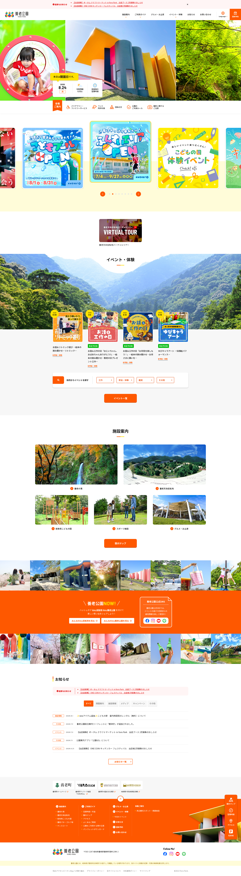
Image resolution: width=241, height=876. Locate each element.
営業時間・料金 (89, 811)
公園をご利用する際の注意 (93, 825)
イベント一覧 (120, 398)
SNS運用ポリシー (130, 871)
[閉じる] (187, 4)
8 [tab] (131, 194)
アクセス (86, 818)
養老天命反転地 (63, 815)
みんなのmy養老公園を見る (116, 620)
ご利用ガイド (140, 14)
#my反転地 (97, 610)
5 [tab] (122, 194)
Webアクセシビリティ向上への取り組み (68, 871)
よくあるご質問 (89, 822)
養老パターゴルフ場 (65, 822)
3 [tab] (115, 194)
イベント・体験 (175, 14)
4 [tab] (119, 194)
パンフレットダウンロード (93, 829)
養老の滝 (60, 811)
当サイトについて (114, 871)
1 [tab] (109, 194)
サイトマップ (145, 871)
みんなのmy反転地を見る (83, 620)
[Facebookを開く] (147, 621)
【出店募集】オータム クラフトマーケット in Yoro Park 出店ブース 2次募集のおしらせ (108, 2)
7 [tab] (128, 194)
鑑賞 (141, 380)
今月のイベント (120, 816)
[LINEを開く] (164, 621)
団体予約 (119, 827)
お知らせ (191, 14)
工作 (101, 380)
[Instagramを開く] (153, 621)
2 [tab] (112, 194)
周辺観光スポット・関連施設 (148, 810)
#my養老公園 (109, 610)
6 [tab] (125, 194)
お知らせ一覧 (120, 761)
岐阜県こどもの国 (64, 818)
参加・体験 (124, 380)
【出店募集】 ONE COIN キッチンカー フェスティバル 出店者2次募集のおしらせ (105, 6)
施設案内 (126, 14)
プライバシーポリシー (95, 871)
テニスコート (62, 825)
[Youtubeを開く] (159, 621)
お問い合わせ (205, 14)
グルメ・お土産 (157, 14)
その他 (162, 380)
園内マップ (120, 543)
